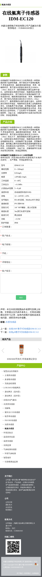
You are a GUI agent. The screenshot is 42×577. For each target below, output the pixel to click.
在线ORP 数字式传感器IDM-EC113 (25, 329)
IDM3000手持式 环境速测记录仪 (22, 359)
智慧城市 (7, 458)
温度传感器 (8, 441)
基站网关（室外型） (13, 396)
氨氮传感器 (6, 5)
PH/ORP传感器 (11, 420)
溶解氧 (7, 408)
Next (39, 351)
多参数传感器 (10, 379)
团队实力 (9, 505)
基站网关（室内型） (13, 392)
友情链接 (35, 573)
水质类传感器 (9, 404)
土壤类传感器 (10, 375)
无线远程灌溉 (10, 383)
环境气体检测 (10, 453)
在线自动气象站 (10, 400)
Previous (3, 351)
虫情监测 (7, 445)
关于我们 (20, 573)
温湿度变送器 (9, 437)
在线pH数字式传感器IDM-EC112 (24, 332)
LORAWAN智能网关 (12, 388)
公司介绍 (9, 502)
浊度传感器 (9, 424)
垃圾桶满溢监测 (11, 462)
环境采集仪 (8, 433)
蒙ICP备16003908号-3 (26, 565)
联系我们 (9, 510)
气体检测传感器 (10, 449)
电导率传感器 (10, 416)
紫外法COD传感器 (12, 412)
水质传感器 (11, 322)
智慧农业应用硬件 (11, 371)
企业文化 (9, 507)
